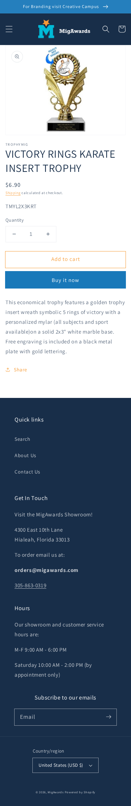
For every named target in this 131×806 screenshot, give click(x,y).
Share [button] (20, 369)
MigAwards (55, 792)
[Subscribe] (108, 717)
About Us (25, 455)
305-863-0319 (30, 585)
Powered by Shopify (80, 792)
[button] (9, 29)
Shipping (13, 192)
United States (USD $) (61, 765)
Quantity (14, 220)
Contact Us (27, 471)
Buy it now (65, 280)
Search (23, 439)
